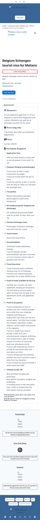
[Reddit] (34, 517)
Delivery (27, 499)
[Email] (23, 1)
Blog (33, 499)
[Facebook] (5, 517)
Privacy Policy (13, 503)
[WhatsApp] (16, 1)
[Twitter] (10, 517)
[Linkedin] (15, 517)
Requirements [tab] (9, 105)
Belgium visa (12, 98)
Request (20, 18)
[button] (35, 33)
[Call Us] (30, 517)
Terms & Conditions (25, 503)
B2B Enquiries (10, 499)
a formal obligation (14, 257)
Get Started (9, 92)
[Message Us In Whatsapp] (20, 517)
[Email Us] (25, 517)
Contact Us (19, 499)
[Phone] (20, 1)
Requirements (7, 86)
